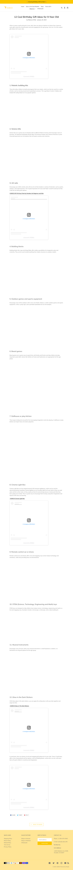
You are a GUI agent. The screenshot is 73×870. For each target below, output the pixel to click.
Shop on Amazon (25, 838)
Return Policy (7, 840)
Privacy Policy (7, 847)
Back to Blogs (37, 824)
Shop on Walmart (26, 840)
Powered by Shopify (65, 866)
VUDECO (27, 193)
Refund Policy (7, 842)
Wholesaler (24, 842)
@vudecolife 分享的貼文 (28, 76)
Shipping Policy (8, 838)
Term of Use (7, 844)
